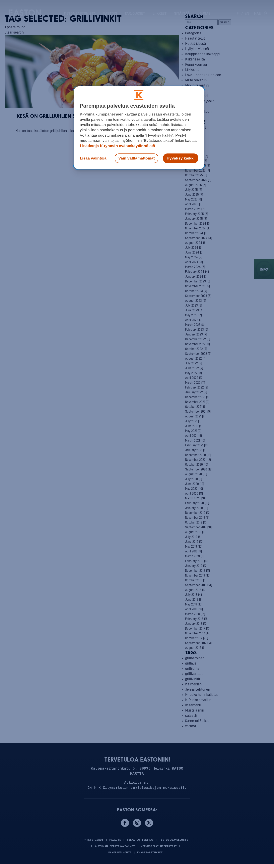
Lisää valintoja (93, 158)
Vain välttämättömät (136, 158)
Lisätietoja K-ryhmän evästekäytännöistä (117, 146)
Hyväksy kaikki (181, 158)
